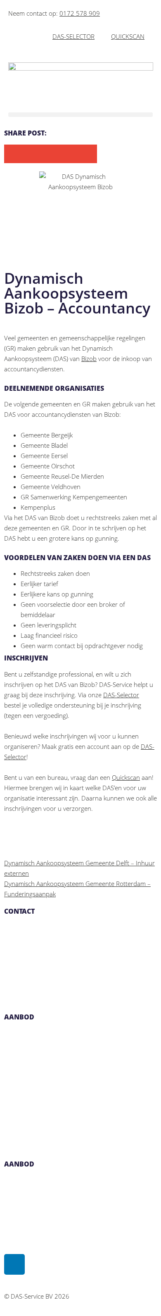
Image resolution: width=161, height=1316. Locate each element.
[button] (80, 114)
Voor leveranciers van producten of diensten (66, 1116)
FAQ (10, 1201)
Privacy (14, 1222)
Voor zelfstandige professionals (47, 1075)
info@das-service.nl (31, 948)
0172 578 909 (79, 13)
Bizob (89, 358)
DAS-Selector (121, 695)
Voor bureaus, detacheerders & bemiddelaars (67, 1095)
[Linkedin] (14, 1264)
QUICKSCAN (127, 36)
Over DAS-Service (28, 1180)
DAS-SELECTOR (73, 36)
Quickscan (126, 777)
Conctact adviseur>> (31, 1137)
